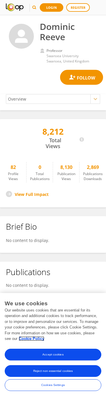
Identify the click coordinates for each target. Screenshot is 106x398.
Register (78, 7)
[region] (53, 345)
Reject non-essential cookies (53, 370)
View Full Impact (32, 194)
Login (51, 7)
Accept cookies (52, 354)
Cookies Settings (53, 385)
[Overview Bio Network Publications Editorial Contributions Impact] (53, 99)
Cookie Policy (31, 338)
